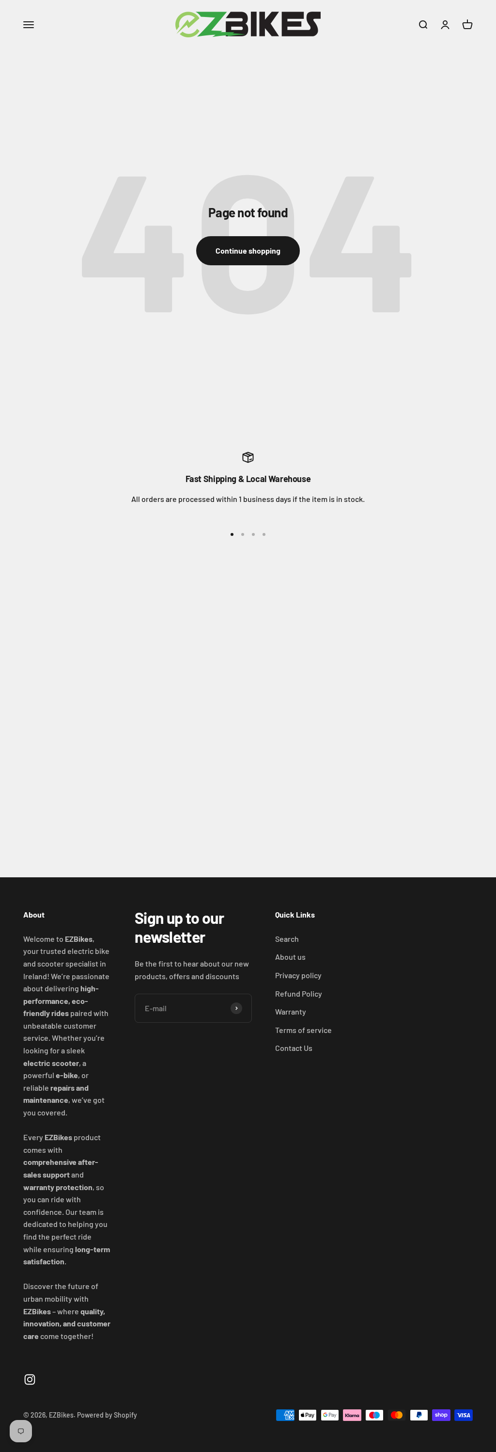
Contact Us (293, 1047)
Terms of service (303, 1029)
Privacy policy (298, 975)
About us (290, 956)
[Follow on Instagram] (29, 1379)
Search (287, 938)
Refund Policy (298, 993)
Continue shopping (248, 250)
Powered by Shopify (107, 1415)
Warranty (290, 1011)
